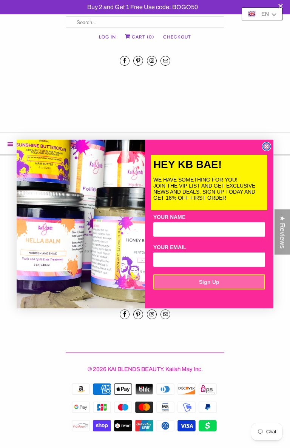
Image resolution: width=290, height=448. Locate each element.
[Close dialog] (266, 146)
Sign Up (209, 282)
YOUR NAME (169, 217)
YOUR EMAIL (170, 247)
